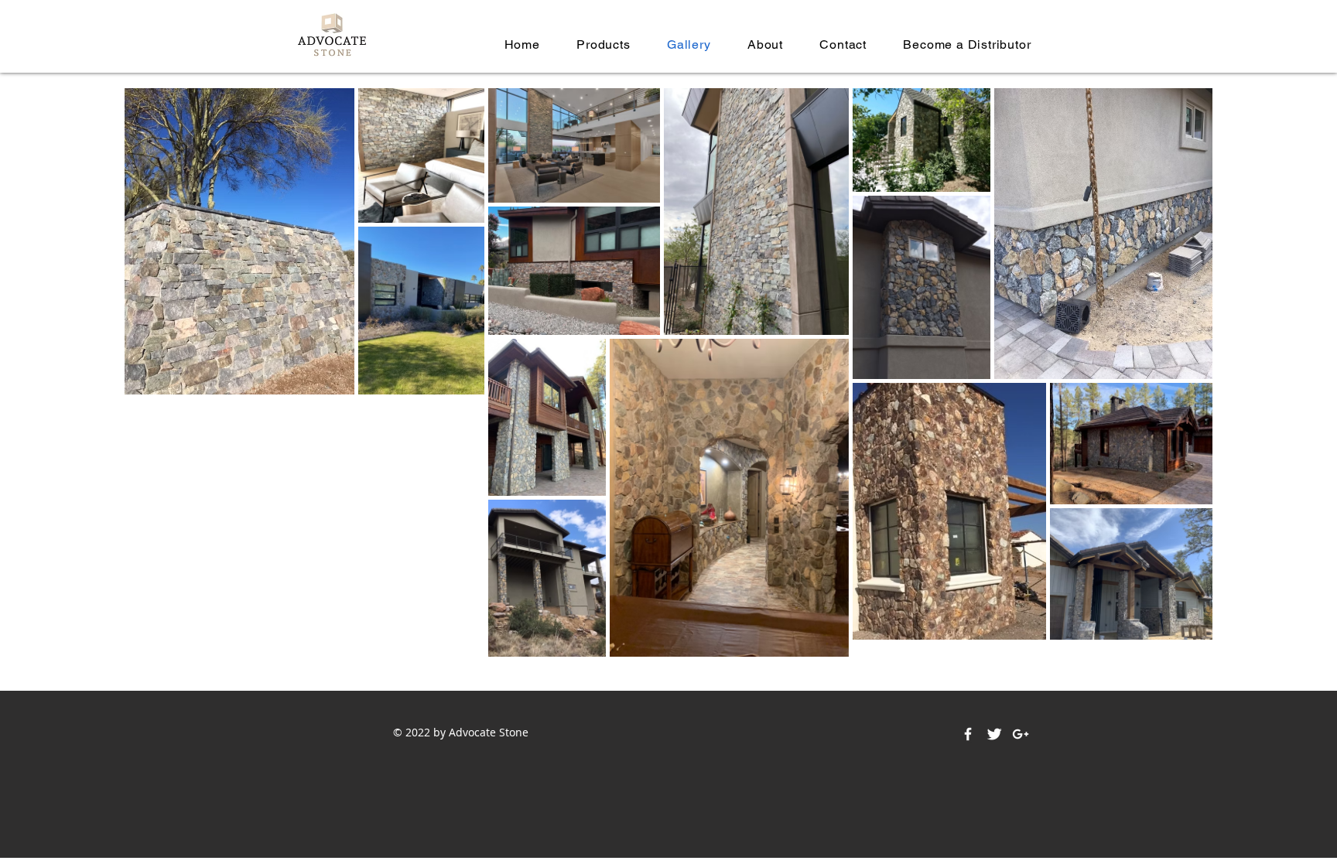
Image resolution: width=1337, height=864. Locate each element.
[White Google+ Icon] (1020, 734)
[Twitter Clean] (994, 734)
